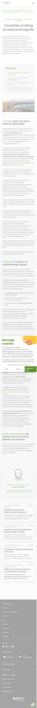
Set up (18, 369)
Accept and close (29, 369)
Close (6, 369)
